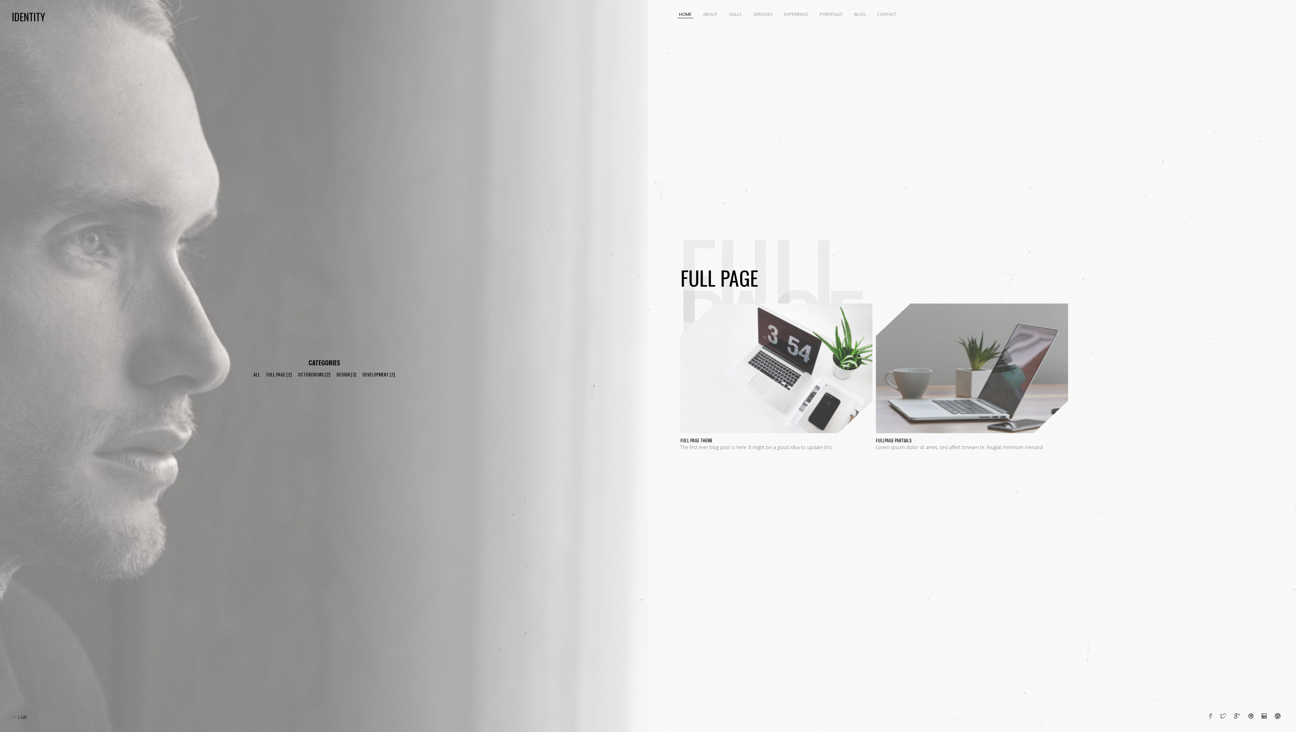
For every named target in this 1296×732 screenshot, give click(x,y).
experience (796, 14)
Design (343, 374)
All (256, 374)
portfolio (831, 14)
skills (735, 14)
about (710, 14)
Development (375, 374)
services (763, 14)
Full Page (275, 374)
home (685, 14)
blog (860, 14)
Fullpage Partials (972, 313)
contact (886, 14)
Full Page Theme (776, 313)
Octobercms (311, 374)
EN (15, 717)
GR (24, 717)
